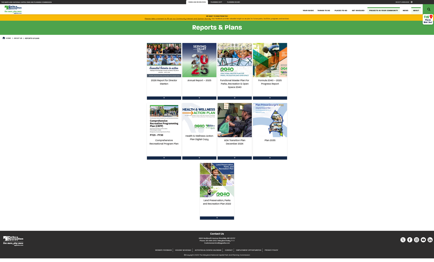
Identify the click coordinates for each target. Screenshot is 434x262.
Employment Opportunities (248, 250)
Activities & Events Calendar (208, 250)
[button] (164, 71)
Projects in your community (383, 11)
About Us (18, 38)
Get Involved (358, 11)
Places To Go (341, 11)
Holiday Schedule (183, 250)
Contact (229, 250)
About (416, 11)
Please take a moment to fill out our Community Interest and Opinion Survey (178, 19)
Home (8, 38)
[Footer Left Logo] (13, 241)
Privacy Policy (271, 250)
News (405, 11)
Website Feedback (163, 250)
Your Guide (308, 11)
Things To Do (323, 11)
